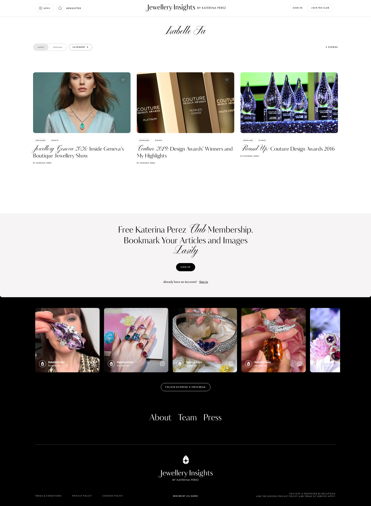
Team (187, 417)
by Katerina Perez (42, 163)
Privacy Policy (82, 495)
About (160, 417)
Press (212, 417)
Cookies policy (112, 495)
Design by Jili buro (185, 496)
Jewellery (40, 140)
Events (54, 140)
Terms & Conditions (48, 495)
